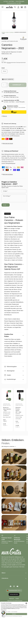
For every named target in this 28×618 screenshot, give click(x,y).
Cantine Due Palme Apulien (10, 41)
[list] (14, 539)
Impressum (11, 598)
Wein (7, 32)
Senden (4, 205)
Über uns (5, 116)
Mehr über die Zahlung (8, 174)
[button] (2, 7)
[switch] (3, 616)
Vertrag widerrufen (14, 594)
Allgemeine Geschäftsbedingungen (14, 600)
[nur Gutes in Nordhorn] (21, 7)
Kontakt (17, 598)
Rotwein (11, 32)
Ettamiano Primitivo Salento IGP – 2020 (18, 410)
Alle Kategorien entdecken (8, 446)
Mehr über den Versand (8, 143)
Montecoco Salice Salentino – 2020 (7, 409)
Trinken (4, 32)
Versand (9, 62)
